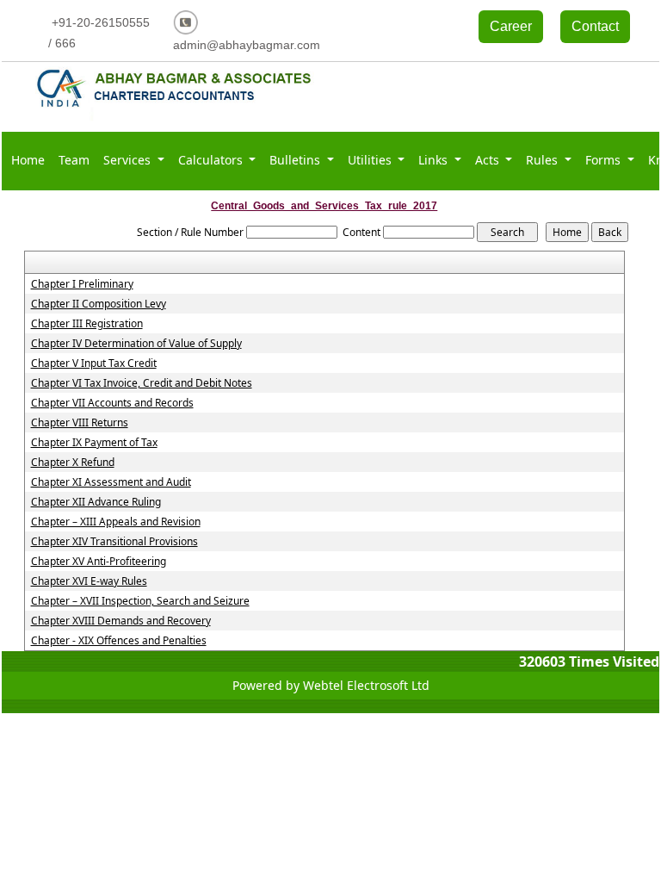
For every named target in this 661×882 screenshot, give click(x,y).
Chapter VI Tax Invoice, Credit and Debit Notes (141, 383)
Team (74, 160)
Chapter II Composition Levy (98, 304)
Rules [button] (543, 160)
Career (511, 26)
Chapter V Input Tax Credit (94, 363)
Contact (595, 26)
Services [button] (128, 160)
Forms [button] (604, 160)
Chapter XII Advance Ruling (96, 502)
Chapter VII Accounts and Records (112, 403)
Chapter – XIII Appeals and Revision (116, 522)
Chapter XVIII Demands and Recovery (121, 621)
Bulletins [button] (296, 160)
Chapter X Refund (72, 462)
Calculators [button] (212, 160)
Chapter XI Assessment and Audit (111, 482)
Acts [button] (489, 160)
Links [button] (434, 160)
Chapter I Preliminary (82, 284)
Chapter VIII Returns (79, 423)
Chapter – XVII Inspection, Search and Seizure (140, 601)
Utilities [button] (371, 160)
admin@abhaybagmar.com (246, 45)
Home (28, 160)
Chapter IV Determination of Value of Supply (136, 344)
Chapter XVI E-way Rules (89, 581)
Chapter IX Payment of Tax (94, 443)
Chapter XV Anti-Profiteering (98, 561)
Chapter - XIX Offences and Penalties (119, 641)
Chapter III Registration (87, 324)
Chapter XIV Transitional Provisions (114, 542)
